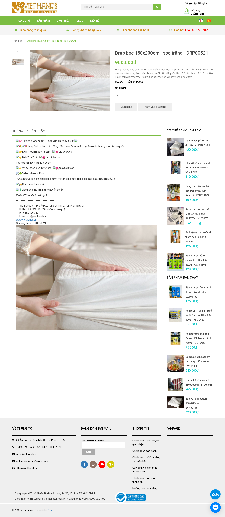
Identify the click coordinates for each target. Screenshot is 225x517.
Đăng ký (202, 3)
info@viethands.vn (26, 454)
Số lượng (121, 88)
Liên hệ (94, 20)
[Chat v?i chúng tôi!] (215, 507)
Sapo (50, 510)
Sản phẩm (43, 20)
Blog (80, 20)
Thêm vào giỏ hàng (154, 107)
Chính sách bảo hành (144, 450)
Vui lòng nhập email (93, 440)
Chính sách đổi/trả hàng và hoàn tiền (146, 459)
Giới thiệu (63, 20)
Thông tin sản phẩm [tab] (29, 131)
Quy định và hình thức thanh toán (144, 469)
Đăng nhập (191, 3)
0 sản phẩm (197, 13)
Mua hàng (126, 107)
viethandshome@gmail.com (32, 461)
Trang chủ (23, 20)
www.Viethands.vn (26, 219)
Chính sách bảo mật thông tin (144, 480)
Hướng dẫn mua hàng (144, 488)
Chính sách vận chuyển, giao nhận (145, 442)
